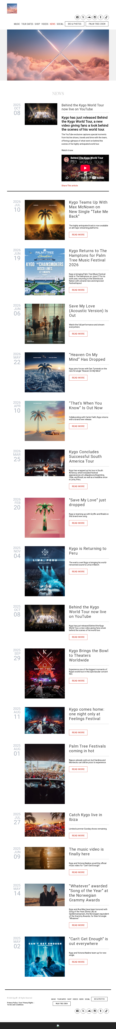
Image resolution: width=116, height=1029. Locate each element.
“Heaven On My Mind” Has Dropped (87, 357)
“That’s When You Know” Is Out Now (86, 405)
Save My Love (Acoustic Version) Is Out (88, 311)
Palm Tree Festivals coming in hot (87, 748)
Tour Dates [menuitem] (27, 24)
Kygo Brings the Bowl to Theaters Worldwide (89, 655)
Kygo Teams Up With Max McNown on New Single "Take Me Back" (88, 209)
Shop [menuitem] (37, 24)
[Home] (12, 7)
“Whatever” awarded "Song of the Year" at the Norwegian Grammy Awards (88, 893)
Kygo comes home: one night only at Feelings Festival (86, 714)
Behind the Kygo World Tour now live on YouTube (87, 612)
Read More (78, 234)
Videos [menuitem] (44, 24)
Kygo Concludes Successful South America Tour (85, 456)
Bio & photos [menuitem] (74, 24)
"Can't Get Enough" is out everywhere (88, 941)
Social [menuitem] (60, 24)
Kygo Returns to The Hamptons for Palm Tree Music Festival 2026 (88, 257)
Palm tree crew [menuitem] (97, 24)
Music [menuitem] (17, 24)
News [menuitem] (52, 24)
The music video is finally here (86, 851)
